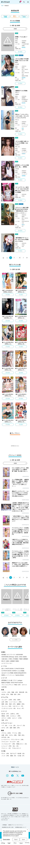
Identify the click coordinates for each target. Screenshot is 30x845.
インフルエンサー (9, 744)
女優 (5, 735)
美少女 (6, 713)
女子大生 (6, 737)
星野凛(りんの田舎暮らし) (20, 213)
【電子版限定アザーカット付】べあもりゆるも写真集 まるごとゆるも (21, 239)
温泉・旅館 (15, 727)
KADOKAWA (19, 654)
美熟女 (6, 716)
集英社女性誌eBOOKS (20, 673)
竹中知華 (17, 64)
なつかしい (15, 716)
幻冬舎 (21, 656)
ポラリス (24, 684)
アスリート (7, 748)
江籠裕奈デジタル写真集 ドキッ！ (21, 91)
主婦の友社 (5, 659)
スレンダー (7, 699)
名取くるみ (17, 146)
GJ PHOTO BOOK (7, 670)
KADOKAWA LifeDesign (8, 656)
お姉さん (15, 713)
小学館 (10, 659)
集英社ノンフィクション (8, 675)
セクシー (17, 718)
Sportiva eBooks (19, 675)
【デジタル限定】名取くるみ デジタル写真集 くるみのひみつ (21, 143)
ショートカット (15, 702)
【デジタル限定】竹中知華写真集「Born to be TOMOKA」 (21, 60)
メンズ (6, 755)
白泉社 (7, 661)
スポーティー (18, 706)
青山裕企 (23, 102)
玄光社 (16, 656)
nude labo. (4, 687)
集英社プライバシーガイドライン (15, 824)
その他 (21, 755)
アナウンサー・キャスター (11, 741)
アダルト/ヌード (16, 748)
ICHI (23, 128)
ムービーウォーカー (7, 663)
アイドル (17, 733)
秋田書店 (4, 654)
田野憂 (16, 38)
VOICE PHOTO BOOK (17, 682)
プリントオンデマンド (8, 684)
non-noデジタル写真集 (8, 673)
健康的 (21, 704)
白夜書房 (12, 661)
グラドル (7, 733)
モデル (13, 735)
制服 (15, 692)
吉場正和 (23, 153)
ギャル (21, 708)
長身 (12, 704)
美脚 (5, 704)
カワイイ (7, 718)
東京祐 (23, 224)
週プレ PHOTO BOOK (8, 668)
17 (19, 577)
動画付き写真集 (6, 682)
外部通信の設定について (20, 827)
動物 (13, 755)
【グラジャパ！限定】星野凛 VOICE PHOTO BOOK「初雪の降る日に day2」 (21, 209)
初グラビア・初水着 (17, 753)
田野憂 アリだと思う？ (21, 36)
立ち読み (20, 51)
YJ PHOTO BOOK (19, 668)
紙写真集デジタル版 (7, 680)
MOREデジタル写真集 (18, 670)
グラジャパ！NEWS (24, 16)
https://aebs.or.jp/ (4, 819)
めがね (6, 694)
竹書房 (21, 659)
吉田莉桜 (17, 168)
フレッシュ (7, 706)
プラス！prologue (17, 680)
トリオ (12, 725)
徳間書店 (25, 659)
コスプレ (6, 692)
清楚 (5, 720)
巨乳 (17, 699)
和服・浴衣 (15, 694)
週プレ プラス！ (15, 16)
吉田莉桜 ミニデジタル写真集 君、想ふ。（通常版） (22, 165)
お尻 (5, 702)
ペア (5, 725)
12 (19, 257)
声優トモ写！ (17, 684)
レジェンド (7, 746)
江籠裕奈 (17, 94)
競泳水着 (23, 692)
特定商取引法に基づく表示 (8, 827)
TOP (2, 5)
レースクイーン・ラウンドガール (13, 739)
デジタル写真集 (5, 16)
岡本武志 (23, 47)
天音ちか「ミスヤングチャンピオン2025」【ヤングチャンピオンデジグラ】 (22, 116)
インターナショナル (9, 708)
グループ (21, 725)
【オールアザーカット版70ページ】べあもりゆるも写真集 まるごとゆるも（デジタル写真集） (22, 190)
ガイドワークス (11, 654)
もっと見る (15, 639)
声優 (21, 735)
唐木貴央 (23, 77)
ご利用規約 (4, 824)
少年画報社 (15, 659)
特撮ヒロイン (22, 744)
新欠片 (3, 661)
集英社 (25, 656)
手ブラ (6, 753)
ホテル (5, 727)
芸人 (16, 746)
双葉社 (17, 661)
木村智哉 (23, 175)
